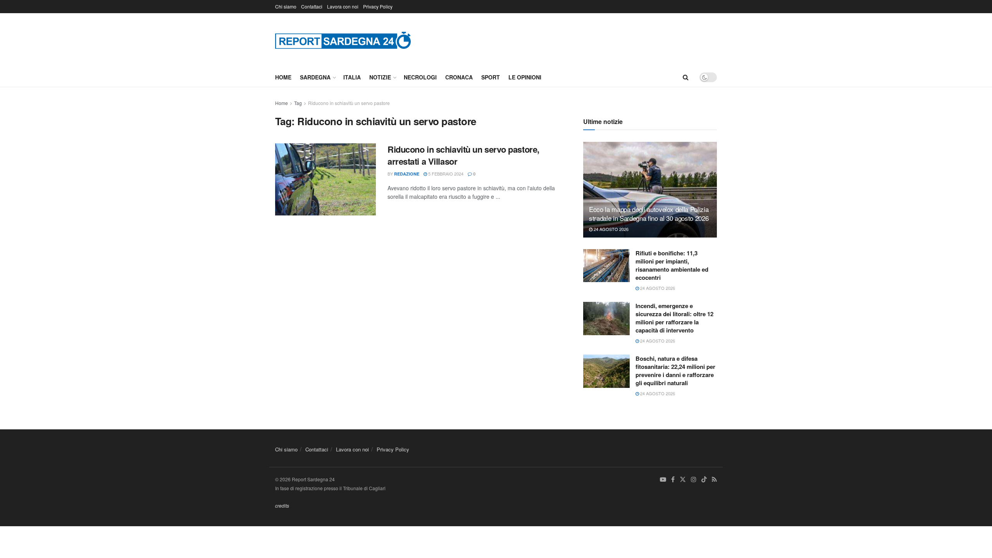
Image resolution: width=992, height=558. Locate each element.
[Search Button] (686, 77)
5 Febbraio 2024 (445, 173)
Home (283, 77)
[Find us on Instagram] (693, 479)
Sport (490, 77)
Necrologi (420, 77)
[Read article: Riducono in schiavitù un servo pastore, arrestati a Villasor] (325, 179)
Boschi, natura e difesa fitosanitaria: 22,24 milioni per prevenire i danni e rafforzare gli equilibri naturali (675, 370)
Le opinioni (524, 77)
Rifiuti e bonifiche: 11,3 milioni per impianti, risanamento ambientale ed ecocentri (672, 265)
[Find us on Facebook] (673, 479)
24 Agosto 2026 (610, 229)
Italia (352, 77)
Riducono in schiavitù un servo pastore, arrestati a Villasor (463, 155)
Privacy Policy (378, 6)
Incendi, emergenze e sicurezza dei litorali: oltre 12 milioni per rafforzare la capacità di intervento (674, 317)
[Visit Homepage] (343, 40)
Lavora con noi (342, 6)
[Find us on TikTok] (704, 479)
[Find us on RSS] (714, 479)
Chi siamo (285, 6)
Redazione (406, 174)
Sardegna (315, 77)
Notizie (380, 77)
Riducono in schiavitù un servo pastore (349, 103)
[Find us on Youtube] (663, 479)
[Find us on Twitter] (683, 479)
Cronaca (459, 77)
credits (282, 505)
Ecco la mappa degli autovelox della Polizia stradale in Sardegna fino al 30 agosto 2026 (648, 213)
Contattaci (311, 6)
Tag (298, 103)
